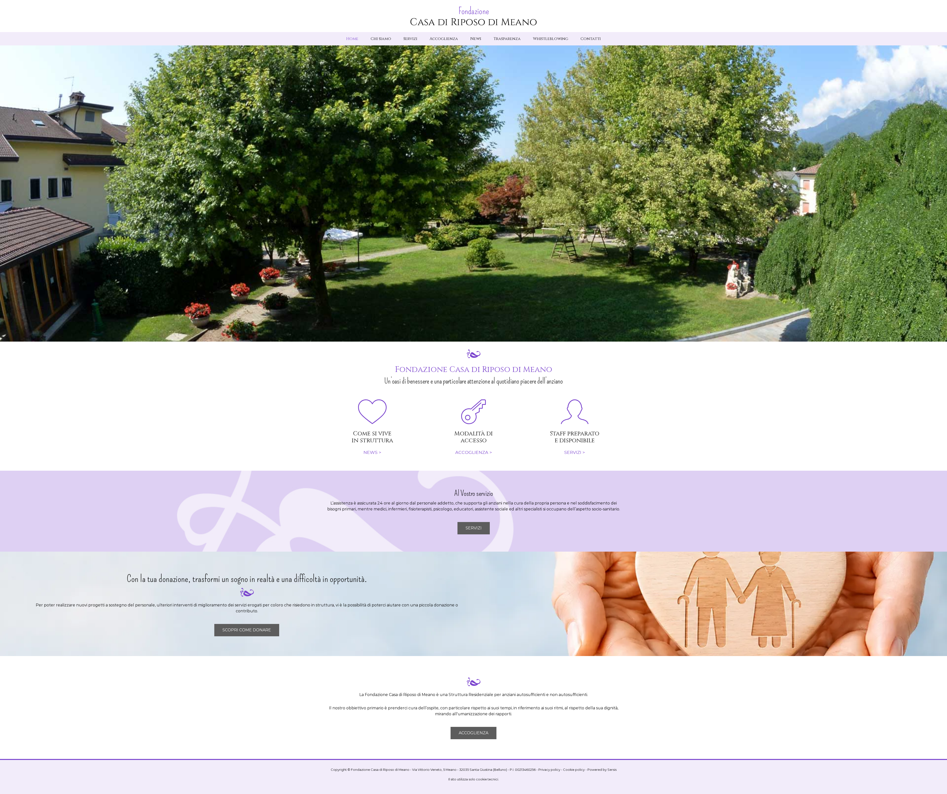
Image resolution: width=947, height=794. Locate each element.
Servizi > (574, 452)
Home (352, 38)
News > (372, 452)
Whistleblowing (550, 38)
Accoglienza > (473, 452)
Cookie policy (574, 770)
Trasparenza (507, 38)
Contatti (591, 38)
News (475, 38)
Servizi (410, 38)
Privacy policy (549, 770)
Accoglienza (444, 38)
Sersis (612, 770)
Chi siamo (381, 38)
